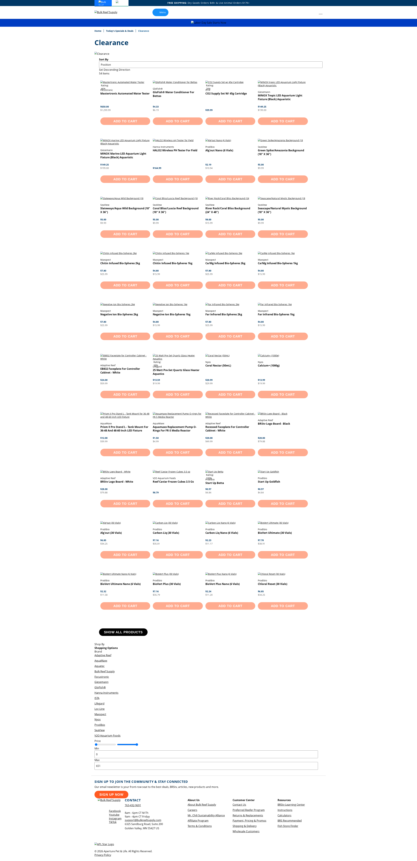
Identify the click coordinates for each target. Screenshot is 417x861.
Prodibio (99, 725)
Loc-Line (99, 709)
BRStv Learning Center (291, 804)
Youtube (114, 815)
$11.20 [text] (209, 594)
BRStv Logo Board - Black (274, 423)
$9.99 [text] (261, 168)
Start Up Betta (214, 483)
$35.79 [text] (156, 594)
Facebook (115, 811)
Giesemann (101, 682)
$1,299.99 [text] (105, 110)
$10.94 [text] (209, 168)
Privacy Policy (102, 855)
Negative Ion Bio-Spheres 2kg (119, 314)
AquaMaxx (100, 660)
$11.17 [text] (209, 543)
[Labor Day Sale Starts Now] (208, 23)
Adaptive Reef (102, 655)
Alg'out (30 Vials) (111, 533)
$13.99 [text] (261, 379)
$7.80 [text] (103, 270)
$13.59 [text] (156, 379)
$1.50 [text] (156, 437)
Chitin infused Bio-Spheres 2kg (120, 263)
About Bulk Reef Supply (202, 804)
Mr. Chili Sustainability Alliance (206, 815)
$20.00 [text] (209, 437)
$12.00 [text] (104, 437)
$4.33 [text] (156, 106)
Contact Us (239, 804)
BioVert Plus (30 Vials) (167, 584)
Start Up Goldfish (269, 481)
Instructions (285, 810)
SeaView (99, 730)
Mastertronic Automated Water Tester (125, 93)
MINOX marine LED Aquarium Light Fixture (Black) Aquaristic (123, 155)
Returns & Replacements (248, 815)
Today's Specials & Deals (120, 30)
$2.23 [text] (208, 540)
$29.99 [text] (209, 383)
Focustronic (101, 677)
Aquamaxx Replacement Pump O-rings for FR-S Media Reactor (174, 428)
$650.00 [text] (104, 106)
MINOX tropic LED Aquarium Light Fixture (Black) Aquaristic (280, 97)
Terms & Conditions (200, 826)
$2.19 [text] (208, 164)
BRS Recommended (290, 820)
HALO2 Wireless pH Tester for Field (175, 150)
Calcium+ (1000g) (269, 365)
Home (98, 30)
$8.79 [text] (156, 492)
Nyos (97, 719)
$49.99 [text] (209, 441)
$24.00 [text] (104, 379)
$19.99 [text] (156, 383)
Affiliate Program (198, 820)
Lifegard (99, 703)
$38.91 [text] (261, 543)
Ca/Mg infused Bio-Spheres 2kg (225, 263)
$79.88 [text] (261, 441)
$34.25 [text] (104, 543)
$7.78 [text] (261, 540)
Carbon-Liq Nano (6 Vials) (221, 533)
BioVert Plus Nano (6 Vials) (222, 584)
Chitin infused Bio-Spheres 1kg (172, 263)
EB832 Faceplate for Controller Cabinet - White (120, 370)
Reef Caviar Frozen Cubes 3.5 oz (173, 481)
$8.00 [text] (208, 219)
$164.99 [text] (157, 168)
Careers (192, 810)
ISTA (96, 698)
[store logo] (108, 12)
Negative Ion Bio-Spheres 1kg (171, 314)
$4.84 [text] (208, 492)
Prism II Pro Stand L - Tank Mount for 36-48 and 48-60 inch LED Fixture (124, 428)
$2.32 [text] (103, 591)
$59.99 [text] (104, 383)
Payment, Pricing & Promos (249, 820)
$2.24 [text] (208, 591)
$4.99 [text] (156, 441)
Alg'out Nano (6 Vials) (219, 150)
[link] (313, 12)
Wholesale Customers (246, 831)
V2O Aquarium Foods (107, 735)
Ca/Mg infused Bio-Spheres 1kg (278, 263)
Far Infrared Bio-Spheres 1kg (276, 314)
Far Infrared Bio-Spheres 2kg (223, 314)
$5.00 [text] (261, 164)
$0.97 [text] (208, 489)
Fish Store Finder (288, 826)
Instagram (115, 818)
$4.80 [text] (156, 270)
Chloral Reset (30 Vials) (272, 584)
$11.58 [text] (104, 594)
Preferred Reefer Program (249, 810)
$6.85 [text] (103, 540)
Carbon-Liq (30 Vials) (166, 533)
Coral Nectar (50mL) (218, 365)
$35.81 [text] (156, 543)
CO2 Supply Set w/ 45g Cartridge (226, 93)
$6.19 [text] (156, 110)
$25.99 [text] (104, 274)
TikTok (112, 822)
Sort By (103, 59)
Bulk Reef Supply (104, 671)
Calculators (284, 815)
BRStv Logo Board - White (116, 481)
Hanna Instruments (106, 693)
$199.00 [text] (262, 110)
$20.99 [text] (209, 379)
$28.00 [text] (261, 437)
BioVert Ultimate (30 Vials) (275, 533)
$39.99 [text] (209, 110)
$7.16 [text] (156, 540)
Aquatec (99, 666)
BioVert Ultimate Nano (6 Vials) (120, 584)
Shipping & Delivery (245, 826)
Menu (162, 12)
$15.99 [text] (209, 222)
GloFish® (100, 687)
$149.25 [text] (262, 106)
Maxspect (100, 714)
